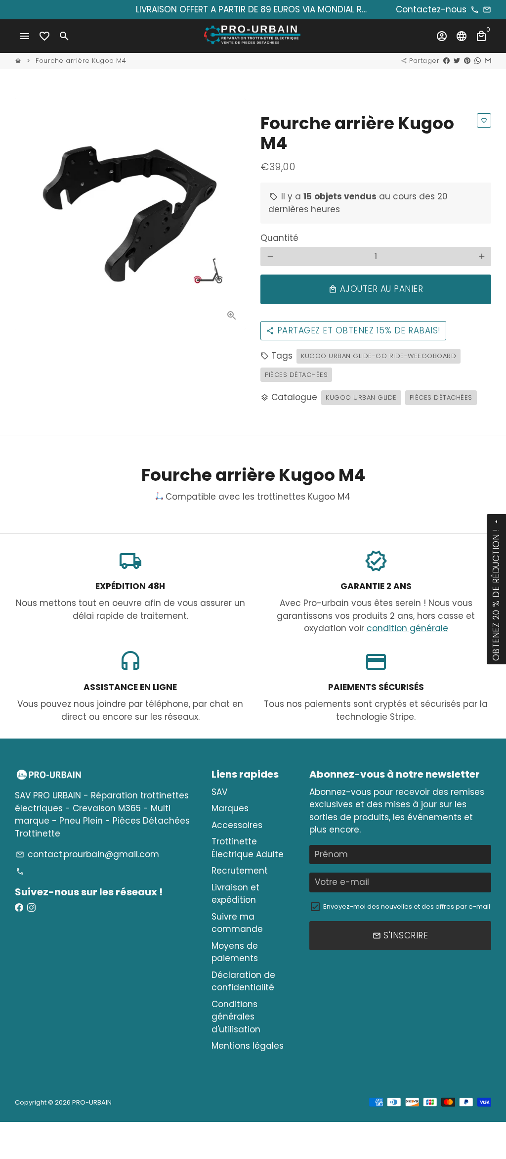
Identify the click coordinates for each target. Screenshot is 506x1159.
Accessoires (236, 825)
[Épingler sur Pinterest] (467, 60)
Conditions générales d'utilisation (235, 1016)
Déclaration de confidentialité (243, 981)
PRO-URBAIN (92, 1102)
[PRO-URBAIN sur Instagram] (31, 908)
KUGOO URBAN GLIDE (361, 397)
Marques (230, 808)
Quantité (279, 238)
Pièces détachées (296, 374)
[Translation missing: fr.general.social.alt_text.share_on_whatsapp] (477, 60)
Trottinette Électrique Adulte (247, 847)
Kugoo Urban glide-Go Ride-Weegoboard (378, 356)
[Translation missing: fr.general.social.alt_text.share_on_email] (488, 60)
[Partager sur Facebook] (446, 60)
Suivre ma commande (237, 923)
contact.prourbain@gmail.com (87, 854)
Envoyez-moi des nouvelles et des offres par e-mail (406, 906)
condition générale (407, 628)
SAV (219, 792)
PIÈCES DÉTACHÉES (441, 397)
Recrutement (239, 871)
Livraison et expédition (235, 893)
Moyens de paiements (234, 952)
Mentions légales (247, 1046)
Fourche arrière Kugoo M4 (81, 60)
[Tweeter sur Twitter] (457, 60)
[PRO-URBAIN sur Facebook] (19, 908)
